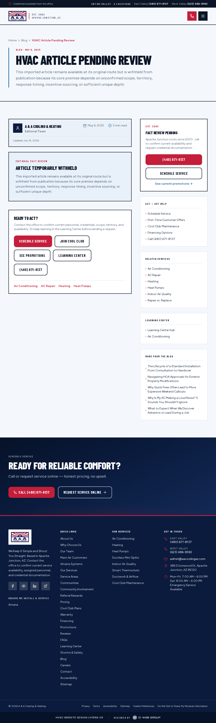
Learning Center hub (160, 330)
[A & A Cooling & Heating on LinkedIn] (34, 586)
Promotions (68, 627)
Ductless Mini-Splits (125, 557)
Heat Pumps (82, 286)
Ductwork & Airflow (125, 576)
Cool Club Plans (70, 608)
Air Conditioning (26, 286)
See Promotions (32, 255)
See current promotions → (174, 183)
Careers (65, 665)
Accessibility (68, 678)
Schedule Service (33, 241)
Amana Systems (71, 564)
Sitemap (66, 684)
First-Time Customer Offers (165, 220)
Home (12, 40)
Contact (66, 671)
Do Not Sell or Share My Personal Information (183, 706)
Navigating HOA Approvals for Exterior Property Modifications (172, 379)
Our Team (67, 551)
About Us (66, 538)
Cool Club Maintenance (162, 226)
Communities (69, 583)
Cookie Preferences (143, 706)
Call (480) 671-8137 (160, 239)
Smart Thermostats (125, 570)
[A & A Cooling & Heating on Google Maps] (45, 586)
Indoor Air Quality (158, 294)
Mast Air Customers (73, 557)
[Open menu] (203, 16)
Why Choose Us (70, 545)
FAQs (64, 640)
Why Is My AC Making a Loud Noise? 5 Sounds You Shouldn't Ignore (171, 400)
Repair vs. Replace (158, 300)
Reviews (65, 633)
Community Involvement (77, 589)
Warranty (66, 614)
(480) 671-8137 (30, 269)
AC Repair (48, 286)
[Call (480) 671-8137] (192, 16)
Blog (24, 40)
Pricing (64, 602)
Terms (96, 706)
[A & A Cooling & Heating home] (17, 16)
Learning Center (72, 255)
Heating (64, 286)
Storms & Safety (71, 652)
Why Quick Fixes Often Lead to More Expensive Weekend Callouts (170, 389)
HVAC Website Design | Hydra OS (79, 717)
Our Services (68, 570)
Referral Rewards (71, 595)
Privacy (86, 706)
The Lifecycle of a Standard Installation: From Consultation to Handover (173, 368)
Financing (66, 621)
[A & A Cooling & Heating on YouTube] (23, 586)
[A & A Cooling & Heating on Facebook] (12, 586)
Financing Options (159, 232)
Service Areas (69, 576)
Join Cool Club (72, 241)
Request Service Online (82, 492)
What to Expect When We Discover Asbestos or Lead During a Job (169, 410)
